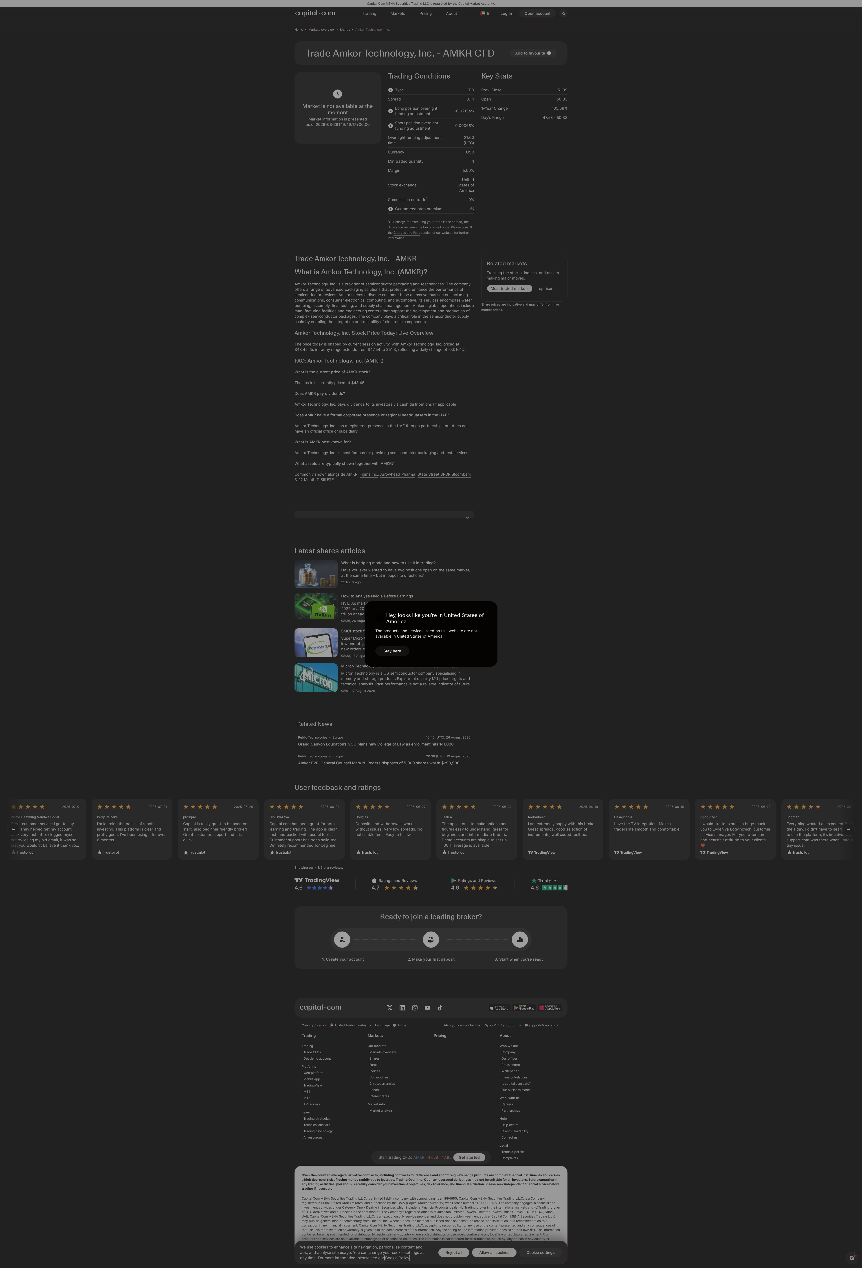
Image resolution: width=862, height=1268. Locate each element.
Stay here (392, 651)
